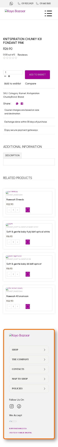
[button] (12, 83)
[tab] (12, 155)
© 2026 (18, 428)
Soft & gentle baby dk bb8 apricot (24, 264)
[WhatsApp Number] (11, 3)
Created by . (20, 433)
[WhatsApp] (17, 103)
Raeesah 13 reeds (15, 199)
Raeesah (18, 195)
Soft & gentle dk (22, 259)
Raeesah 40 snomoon (17, 296)
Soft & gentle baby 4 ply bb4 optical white (28, 231)
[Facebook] (21, 103)
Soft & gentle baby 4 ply (26, 227)
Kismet (22, 93)
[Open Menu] (48, 13)
